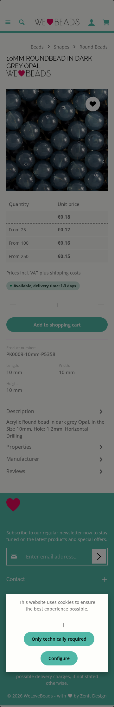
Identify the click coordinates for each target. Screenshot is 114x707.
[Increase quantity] (101, 305)
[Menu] (8, 22)
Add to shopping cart (57, 324)
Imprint (74, 625)
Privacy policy (46, 625)
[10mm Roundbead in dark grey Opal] (57, 140)
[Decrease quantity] (13, 305)
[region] (57, 140)
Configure (59, 658)
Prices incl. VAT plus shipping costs (43, 273)
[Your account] (91, 22)
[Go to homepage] (57, 22)
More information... (57, 615)
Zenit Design (93, 696)
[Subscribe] (99, 556)
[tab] (55, 423)
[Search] (22, 22)
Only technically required (59, 639)
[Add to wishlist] (93, 104)
